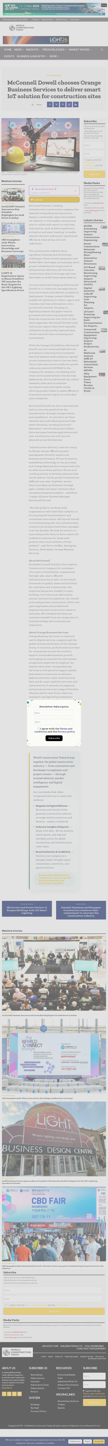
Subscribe (54, 738)
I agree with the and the (54, 730)
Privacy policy (66, 731)
